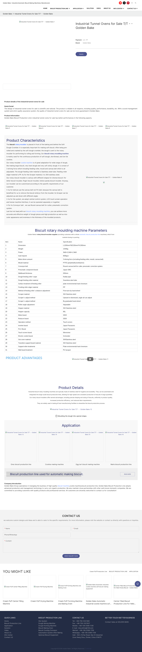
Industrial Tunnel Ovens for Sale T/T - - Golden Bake (34, 14)
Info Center (8, 635)
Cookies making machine (54, 464)
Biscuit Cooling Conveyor (47, 630)
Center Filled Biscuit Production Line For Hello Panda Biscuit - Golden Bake (125, 602)
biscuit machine (63, 486)
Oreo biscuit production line (21, 464)
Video (6, 630)
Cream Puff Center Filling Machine (13, 602)
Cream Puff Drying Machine (42, 601)
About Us (7, 633)
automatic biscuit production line (89, 234)
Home (6, 621)
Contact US (8, 637)
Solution (7, 628)
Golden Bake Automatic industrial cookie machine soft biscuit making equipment (98, 602)
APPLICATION (133, 571)
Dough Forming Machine (47, 626)
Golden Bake (7, 14)
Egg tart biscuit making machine (88, 464)
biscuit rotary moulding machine (56, 154)
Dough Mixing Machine (46, 623)
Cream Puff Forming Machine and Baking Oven (70, 602)
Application (8, 626)
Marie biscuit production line (121, 464)
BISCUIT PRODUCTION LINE (118, 571)
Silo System (42, 621)
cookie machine (26, 163)
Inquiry (81, 54)
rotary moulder (20, 144)
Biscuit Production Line (12, 623)
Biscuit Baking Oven (45, 628)
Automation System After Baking (50, 633)
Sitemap (88, 648)
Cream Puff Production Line (98, 571)
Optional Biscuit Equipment (48, 635)
